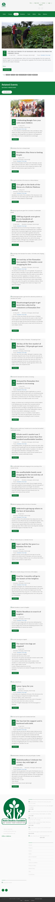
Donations (22, 14)
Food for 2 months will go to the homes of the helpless (28, 577)
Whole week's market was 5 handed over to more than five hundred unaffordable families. (29, 437)
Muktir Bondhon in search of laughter (28, 613)
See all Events (7, 92)
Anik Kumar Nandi (38, 898)
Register (41, 4)
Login (49, 3)
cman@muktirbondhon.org (10, 831)
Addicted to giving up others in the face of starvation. (29, 510)
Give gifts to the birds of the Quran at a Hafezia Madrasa (28, 186)
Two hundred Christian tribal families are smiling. (40, 814)
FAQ (31, 3)
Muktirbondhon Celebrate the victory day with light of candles (29, 762)
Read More (15, 139)
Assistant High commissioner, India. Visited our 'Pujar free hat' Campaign (40, 822)
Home (4, 14)
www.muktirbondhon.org (9, 833)
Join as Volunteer (33, 856)
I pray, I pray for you (24, 686)
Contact (43, 3)
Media (34, 14)
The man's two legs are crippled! (26, 645)
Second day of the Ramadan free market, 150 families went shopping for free (29, 262)
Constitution (31, 874)
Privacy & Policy (32, 865)
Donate (30, 845)
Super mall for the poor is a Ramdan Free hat (27, 545)
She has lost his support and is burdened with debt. (29, 722)
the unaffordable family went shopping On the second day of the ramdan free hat (29, 475)
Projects (10, 14)
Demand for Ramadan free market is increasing (28, 382)
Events (16, 14)
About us (45, 14)
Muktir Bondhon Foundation (15, 898)
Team (28, 14)
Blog (39, 14)
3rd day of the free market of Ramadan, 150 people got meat (30, 345)
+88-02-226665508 (8, 829)
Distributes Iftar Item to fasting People (29, 153)
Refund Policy (32, 868)
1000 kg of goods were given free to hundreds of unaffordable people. (28, 219)
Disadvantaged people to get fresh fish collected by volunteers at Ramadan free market (26, 306)
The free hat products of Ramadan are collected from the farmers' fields (30, 52)
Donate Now (7, 69)
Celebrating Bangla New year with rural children (29, 121)
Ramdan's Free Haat (45, 55)
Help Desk (36, 3)
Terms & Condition (33, 862)
